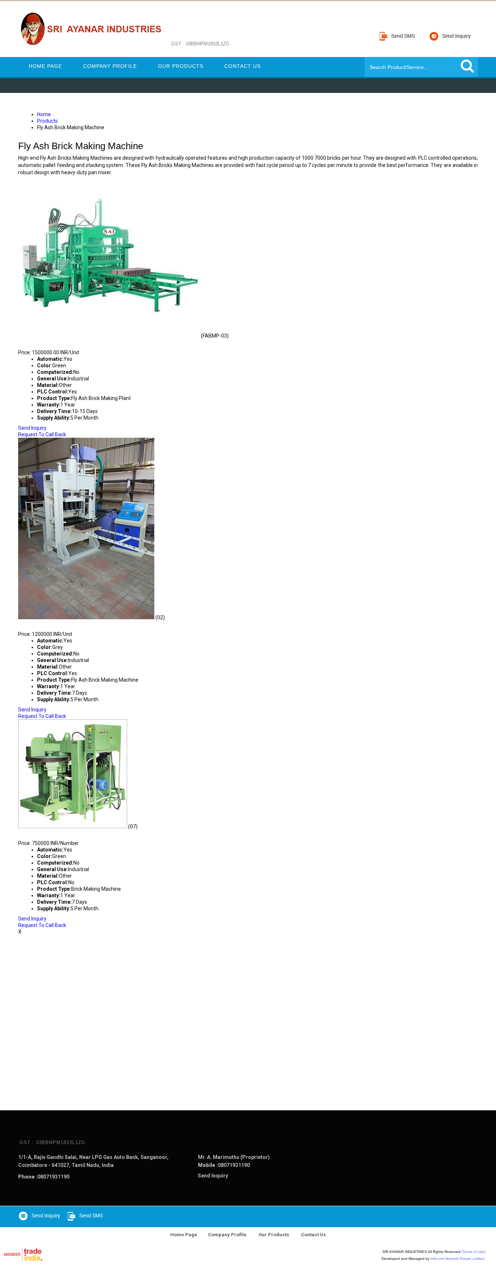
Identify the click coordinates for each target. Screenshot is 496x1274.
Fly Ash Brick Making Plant (67, 342)
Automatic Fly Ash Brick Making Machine (92, 624)
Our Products (180, 66)
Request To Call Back (42, 434)
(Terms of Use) (473, 1252)
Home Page (45, 66)
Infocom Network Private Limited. (458, 1259)
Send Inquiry (32, 428)
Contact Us (242, 66)
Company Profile (110, 66)
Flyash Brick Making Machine (71, 833)
